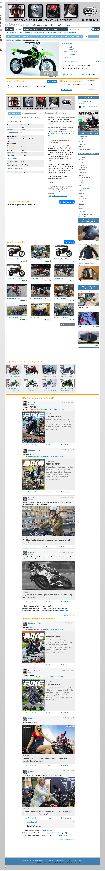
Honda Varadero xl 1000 (85, 292)
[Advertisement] (40, 224)
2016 (40, 36)
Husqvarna (84, 188)
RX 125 (81, 162)
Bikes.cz (8, 1)
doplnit (84, 68)
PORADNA (45, 29)
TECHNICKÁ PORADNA (45, 113)
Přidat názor (52, 81)
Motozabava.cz (32, 1)
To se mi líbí (31, 444)
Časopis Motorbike (34, 403)
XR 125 (81, 183)
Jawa (82, 196)
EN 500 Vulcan (61, 317)
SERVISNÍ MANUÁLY (29, 113)
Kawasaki (83, 136)
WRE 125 (36, 259)
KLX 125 (81, 139)
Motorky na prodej (15, 242)
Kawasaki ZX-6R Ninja (67, 388)
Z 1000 (35, 317)
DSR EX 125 (58, 278)
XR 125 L (82, 185)
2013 (52, 36)
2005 (81, 36)
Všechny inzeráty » (67, 324)
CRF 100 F (82, 172)
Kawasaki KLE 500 (14, 375)
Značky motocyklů (25, 32)
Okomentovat (66, 444)
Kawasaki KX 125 (49, 388)
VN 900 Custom (14, 317)
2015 (44, 36)
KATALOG (19, 29)
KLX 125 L (82, 141)
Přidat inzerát (69, 242)
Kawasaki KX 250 (31, 388)
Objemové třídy (56, 32)
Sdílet (49, 444)
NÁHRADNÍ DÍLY (60, 113)
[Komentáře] (72, 402)
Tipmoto (50, 135)
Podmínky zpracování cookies (58, 860)
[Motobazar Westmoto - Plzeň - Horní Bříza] (40, 270)
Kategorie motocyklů (41, 32)
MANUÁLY (28, 29)
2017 (36, 36)
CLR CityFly (83, 167)
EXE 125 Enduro (84, 209)
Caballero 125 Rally (14, 259)
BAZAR (36, 29)
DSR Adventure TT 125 (38, 298)
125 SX (81, 206)
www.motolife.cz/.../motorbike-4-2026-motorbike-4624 (46, 677)
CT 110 (81, 175)
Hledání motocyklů (69, 32)
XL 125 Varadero (84, 177)
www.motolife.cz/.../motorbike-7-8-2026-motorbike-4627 (46, 409)
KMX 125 (82, 144)
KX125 (81, 146)
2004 (22, 40)
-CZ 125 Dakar (83, 198)
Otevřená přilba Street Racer (86, 225)
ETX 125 (81, 159)
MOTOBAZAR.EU (88, 221)
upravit (97, 61)
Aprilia (82, 157)
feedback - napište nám (59, 196)
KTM (81, 201)
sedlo (80, 330)
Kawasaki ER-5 (67, 375)
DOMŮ (11, 29)
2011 (61, 36)
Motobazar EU (52, 133)
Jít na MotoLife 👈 (67, 615)
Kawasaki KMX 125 (14, 388)
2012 (57, 36)
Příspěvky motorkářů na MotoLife (39, 398)
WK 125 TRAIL (13, 298)
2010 (65, 36)
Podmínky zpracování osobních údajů (35, 860)
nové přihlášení (62, 611)
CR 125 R (82, 170)
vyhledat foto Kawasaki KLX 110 (77, 74)
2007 (77, 36)
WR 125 (81, 190)
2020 (24, 36)
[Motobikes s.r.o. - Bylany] (16, 251)
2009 (69, 36)
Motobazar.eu (19, 1)
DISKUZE (53, 29)
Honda (82, 165)
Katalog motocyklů (12, 40)
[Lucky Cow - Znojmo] (64, 290)
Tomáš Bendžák (32, 822)
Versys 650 (60, 298)
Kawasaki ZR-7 (49, 375)
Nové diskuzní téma (67, 202)
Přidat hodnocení (90, 80)
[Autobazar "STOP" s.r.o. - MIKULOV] (16, 290)
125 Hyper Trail (36, 278)
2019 (28, 36)
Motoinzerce (63, 133)
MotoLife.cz (45, 1)
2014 (48, 36)
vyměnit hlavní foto (53, 76)
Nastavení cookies (76, 860)
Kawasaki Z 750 (31, 375)
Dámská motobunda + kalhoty (87, 244)
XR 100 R (82, 180)
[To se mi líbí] (68, 402)
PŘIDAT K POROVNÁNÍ (90, 106)
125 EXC (81, 204)
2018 (32, 36)
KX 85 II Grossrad (85, 149)
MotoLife (31, 498)
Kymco (82, 212)
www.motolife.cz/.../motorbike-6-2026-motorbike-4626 (45, 456)
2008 (73, 36)
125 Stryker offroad (85, 214)
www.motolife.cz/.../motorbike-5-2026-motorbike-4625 (45, 629)
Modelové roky (12, 32)
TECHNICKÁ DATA (14, 113)
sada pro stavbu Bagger (85, 311)
